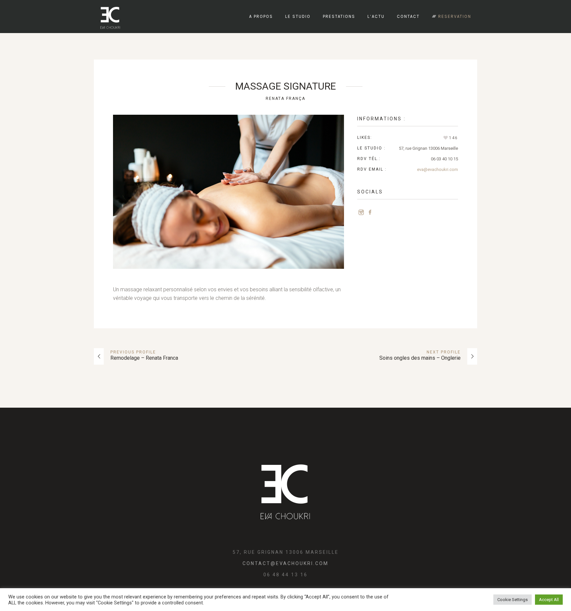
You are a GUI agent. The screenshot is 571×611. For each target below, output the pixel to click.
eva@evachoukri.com (437, 169)
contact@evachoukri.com (285, 563)
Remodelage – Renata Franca (144, 358)
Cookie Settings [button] (512, 599)
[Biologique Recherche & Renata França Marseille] (285, 488)
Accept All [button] (549, 599)
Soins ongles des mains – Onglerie (420, 358)
